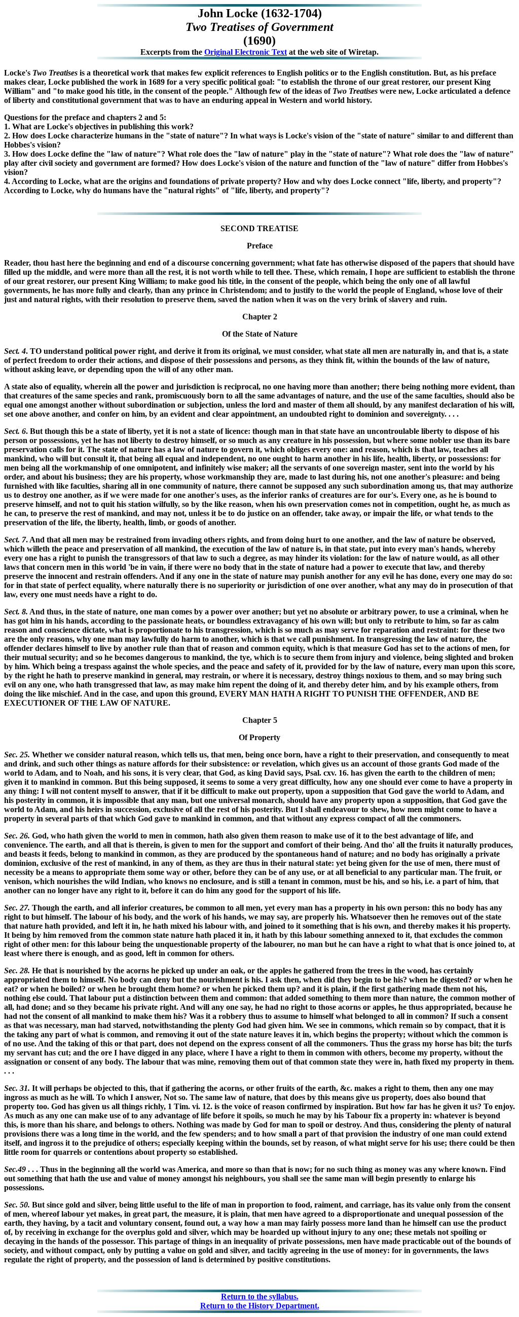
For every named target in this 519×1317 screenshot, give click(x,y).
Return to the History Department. (259, 1305)
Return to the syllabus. (260, 1296)
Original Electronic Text (245, 52)
